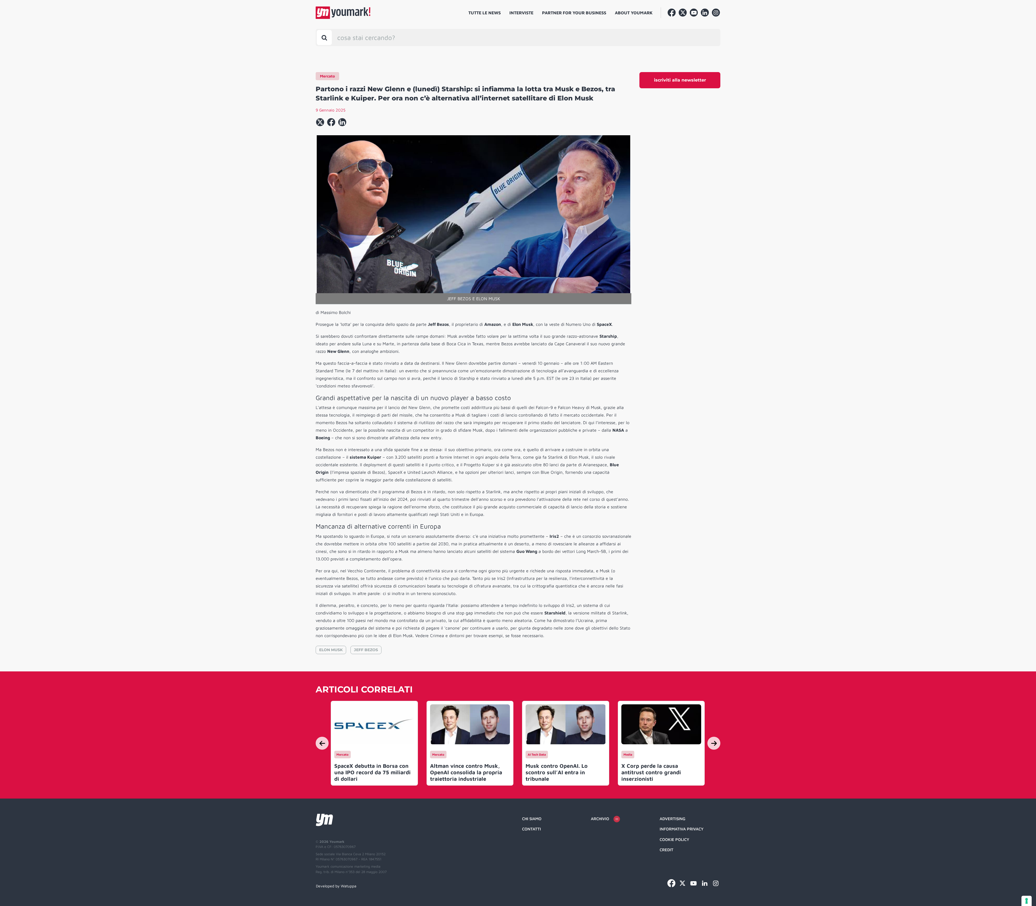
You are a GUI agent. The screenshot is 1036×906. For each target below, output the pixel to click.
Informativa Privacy (682, 829)
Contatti (531, 829)
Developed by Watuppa (336, 886)
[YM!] (343, 12)
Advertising (672, 818)
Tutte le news (484, 12)
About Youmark (634, 12)
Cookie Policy (674, 839)
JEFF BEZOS (366, 649)
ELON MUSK (331, 649)
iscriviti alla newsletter (680, 80)
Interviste (521, 12)
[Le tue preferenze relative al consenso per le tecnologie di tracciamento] (1026, 901)
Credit (666, 849)
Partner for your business (574, 12)
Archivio (600, 818)
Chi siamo (531, 818)
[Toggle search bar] (324, 37)
